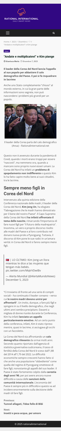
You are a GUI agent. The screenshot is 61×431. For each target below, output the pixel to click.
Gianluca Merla (12, 61)
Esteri (7, 51)
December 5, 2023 (17, 279)
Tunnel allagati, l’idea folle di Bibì (23, 402)
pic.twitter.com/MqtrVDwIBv (23, 270)
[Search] (54, 33)
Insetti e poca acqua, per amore (22, 411)
